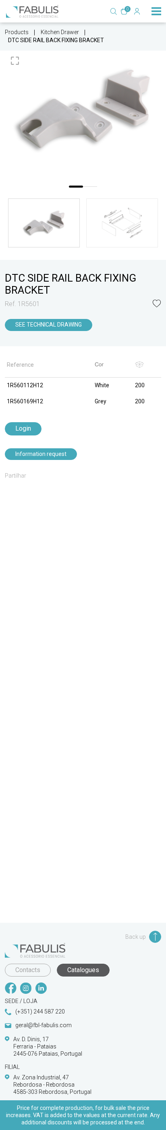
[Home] (32, 11)
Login (23, 428)
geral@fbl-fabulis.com (43, 1025)
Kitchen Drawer (60, 32)
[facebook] (10, 989)
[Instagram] (25, 989)
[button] (156, 304)
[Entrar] (137, 11)
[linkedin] (41, 989)
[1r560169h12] (83, 109)
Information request (40, 454)
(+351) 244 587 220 (40, 1011)
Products (17, 32)
